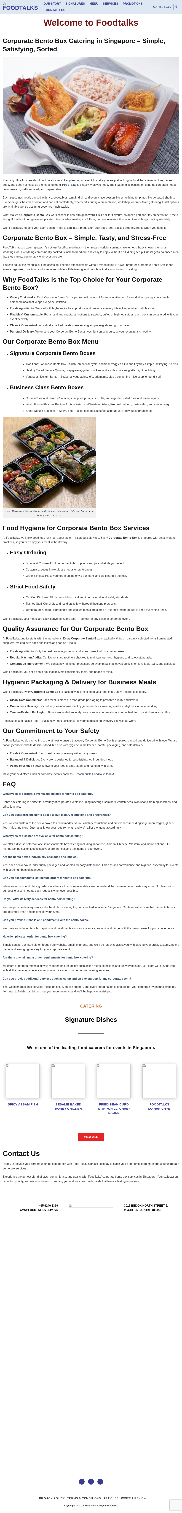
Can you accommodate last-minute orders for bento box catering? (47, 877)
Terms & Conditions (84, 1498)
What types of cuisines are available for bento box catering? (43, 835)
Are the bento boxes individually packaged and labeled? (40, 856)
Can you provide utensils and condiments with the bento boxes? (46, 920)
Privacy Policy (52, 1498)
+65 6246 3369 (48, 1205)
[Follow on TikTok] (100, 1482)
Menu (94, 3)
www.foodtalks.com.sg (39, 1210)
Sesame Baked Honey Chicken (68, 1106)
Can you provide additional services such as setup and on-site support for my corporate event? (67, 978)
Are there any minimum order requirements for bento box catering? (48, 957)
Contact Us (55, 10)
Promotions (133, 3)
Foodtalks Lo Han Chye (159, 1106)
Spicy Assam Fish (23, 1104)
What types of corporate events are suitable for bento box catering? (48, 793)
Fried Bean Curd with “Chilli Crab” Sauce (113, 1109)
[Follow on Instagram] (91, 1482)
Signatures (75, 3)
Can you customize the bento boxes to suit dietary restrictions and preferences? (57, 814)
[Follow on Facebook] (82, 1482)
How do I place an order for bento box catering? (35, 936)
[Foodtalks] (20, 7)
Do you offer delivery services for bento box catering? (39, 899)
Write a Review (133, 1498)
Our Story (52, 3)
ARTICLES (111, 1498)
